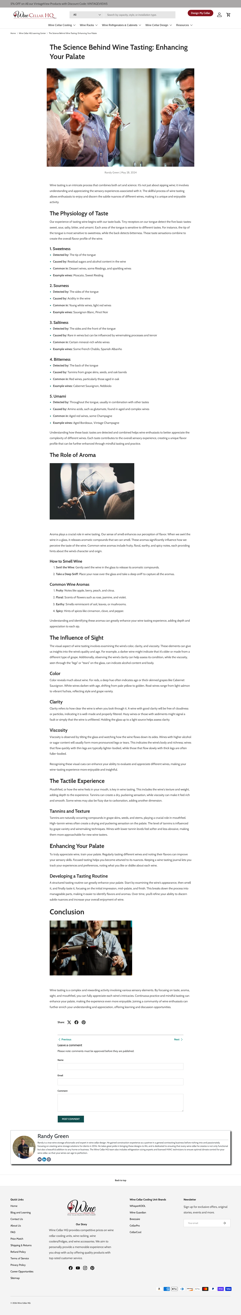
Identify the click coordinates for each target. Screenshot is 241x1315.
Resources (182, 25)
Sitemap (15, 1278)
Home (13, 33)
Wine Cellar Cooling (60, 25)
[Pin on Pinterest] (83, 1022)
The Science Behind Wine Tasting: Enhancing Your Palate (73, 33)
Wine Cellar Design (156, 25)
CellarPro (135, 1225)
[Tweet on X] (69, 1022)
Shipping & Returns (21, 1245)
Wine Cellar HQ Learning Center (32, 33)
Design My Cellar (200, 13)
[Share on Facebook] (76, 1022)
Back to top (120, 1180)
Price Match (16, 1238)
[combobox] (122, 14)
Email (60, 1075)
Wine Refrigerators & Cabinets (119, 25)
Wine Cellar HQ (23, 1303)
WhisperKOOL (138, 1205)
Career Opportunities (21, 1271)
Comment (63, 1090)
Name (60, 1060)
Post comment (71, 1119)
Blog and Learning (20, 1212)
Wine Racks (87, 25)
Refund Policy (18, 1251)
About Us (15, 1225)
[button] (228, 14)
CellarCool (135, 1232)
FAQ (12, 1232)
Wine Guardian (138, 1212)
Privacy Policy (18, 1264)
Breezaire (135, 1219)
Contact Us (16, 1219)
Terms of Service (19, 1258)
